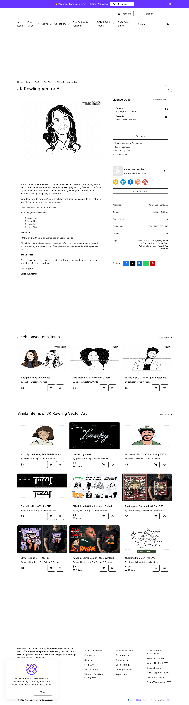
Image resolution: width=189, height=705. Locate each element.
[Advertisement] (94, 54)
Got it (21, 692)
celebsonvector (30, 382)
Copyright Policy (124, 669)
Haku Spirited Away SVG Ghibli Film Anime (42, 454)
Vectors (43, 382)
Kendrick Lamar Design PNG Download (93, 557)
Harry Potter (151, 240)
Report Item (121, 674)
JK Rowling (145, 243)
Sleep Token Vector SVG (159, 682)
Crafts (38, 82)
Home (20, 82)
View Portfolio (140, 191)
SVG (166, 226)
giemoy (131, 562)
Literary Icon (151, 246)
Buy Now (140, 136)
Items (29, 82)
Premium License (124, 650)
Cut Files (48, 82)
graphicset (80, 458)
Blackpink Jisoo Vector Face (35, 377)
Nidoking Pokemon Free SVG (140, 557)
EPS (162, 226)
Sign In (149, 13)
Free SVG (89, 664)
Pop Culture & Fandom (45, 458)
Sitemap (88, 660)
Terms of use (122, 660)
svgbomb (80, 510)
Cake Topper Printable (158, 672)
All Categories (91, 669)
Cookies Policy (123, 664)
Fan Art (161, 246)
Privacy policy (122, 655)
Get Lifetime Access (122, 4)
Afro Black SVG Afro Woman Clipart (91, 377)
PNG (156, 226)
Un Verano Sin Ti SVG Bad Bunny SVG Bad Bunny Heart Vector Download (146, 454)
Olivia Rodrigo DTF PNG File (35, 557)
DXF (151, 226)
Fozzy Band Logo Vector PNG (36, 506)
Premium (126, 13)
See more (164, 337)
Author (154, 243)
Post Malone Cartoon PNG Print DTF (144, 506)
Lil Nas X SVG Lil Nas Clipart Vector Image (146, 377)
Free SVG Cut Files (156, 658)
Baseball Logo (154, 668)
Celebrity (141, 240)
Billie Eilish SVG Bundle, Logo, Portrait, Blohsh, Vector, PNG (94, 506)
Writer (160, 243)
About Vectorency (93, 650)
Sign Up (164, 13)
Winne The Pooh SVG (157, 663)
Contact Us (89, 655)
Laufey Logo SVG (82, 454)
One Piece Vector (155, 677)
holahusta (28, 458)
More (42, 692)
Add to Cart (142, 127)
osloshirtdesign (135, 510)
